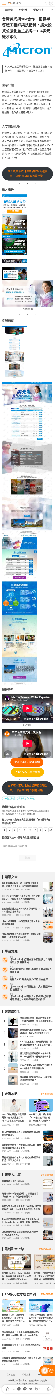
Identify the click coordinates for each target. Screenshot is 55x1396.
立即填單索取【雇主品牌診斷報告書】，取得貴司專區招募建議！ (27, 174)
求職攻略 (23, 9)
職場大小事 (38, 9)
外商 (32, 798)
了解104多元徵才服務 (27, 772)
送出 (27, 857)
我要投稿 (10, 1374)
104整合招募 (9, 798)
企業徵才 (22, 798)
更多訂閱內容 (47, 1094)
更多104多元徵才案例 (27, 762)
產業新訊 (9, 9)
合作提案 (26, 1374)
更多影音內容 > (46, 1249)
